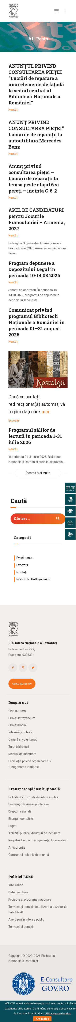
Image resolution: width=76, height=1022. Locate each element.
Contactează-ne (22, 683)
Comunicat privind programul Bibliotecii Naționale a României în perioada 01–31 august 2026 (36, 322)
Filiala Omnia (17, 725)
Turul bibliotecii (18, 747)
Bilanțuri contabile (20, 819)
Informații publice (20, 732)
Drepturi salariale (19, 811)
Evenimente (24, 558)
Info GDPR (15, 885)
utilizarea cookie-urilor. (58, 1013)
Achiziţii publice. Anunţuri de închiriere (34, 833)
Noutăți (13, 109)
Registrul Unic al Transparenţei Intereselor (37, 840)
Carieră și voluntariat (22, 739)
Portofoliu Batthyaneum (33, 579)
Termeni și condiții (21, 927)
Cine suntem (17, 711)
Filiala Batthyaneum (21, 718)
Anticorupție (16, 847)
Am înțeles (42, 1018)
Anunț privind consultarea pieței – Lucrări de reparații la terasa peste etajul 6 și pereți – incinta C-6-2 (33, 178)
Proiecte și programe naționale (29, 899)
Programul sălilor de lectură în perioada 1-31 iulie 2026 (35, 436)
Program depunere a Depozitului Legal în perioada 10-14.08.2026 (34, 269)
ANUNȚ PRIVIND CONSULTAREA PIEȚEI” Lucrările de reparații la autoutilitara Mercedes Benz (36, 134)
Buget (12, 826)
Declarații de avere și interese (28, 804)
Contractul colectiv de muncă (28, 855)
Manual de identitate (22, 754)
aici (45, 411)
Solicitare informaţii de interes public (33, 797)
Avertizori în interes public (26, 919)
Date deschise (18, 892)
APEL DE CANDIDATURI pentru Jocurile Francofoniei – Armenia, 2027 (36, 219)
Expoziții (13, 420)
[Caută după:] (38, 519)
